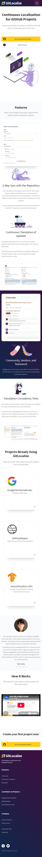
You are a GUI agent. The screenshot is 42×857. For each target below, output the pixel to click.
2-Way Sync (5, 776)
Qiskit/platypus (20, 538)
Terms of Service (7, 820)
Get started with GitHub (23, 39)
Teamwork (5, 783)
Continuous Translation (8, 779)
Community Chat (6, 829)
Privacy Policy (6, 823)
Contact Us (5, 832)
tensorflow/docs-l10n (22, 586)
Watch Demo (22, 45)
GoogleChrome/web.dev (19, 490)
